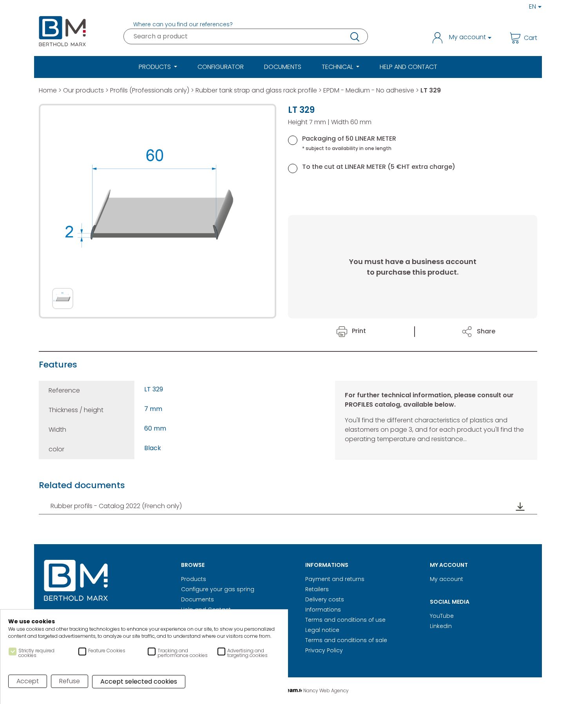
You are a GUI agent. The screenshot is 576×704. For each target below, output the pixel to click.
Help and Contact (408, 66)
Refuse (69, 681)
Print (358, 330)
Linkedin (441, 626)
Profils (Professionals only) (149, 90)
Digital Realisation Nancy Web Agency (288, 690)
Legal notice (322, 630)
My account (446, 579)
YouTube (442, 616)
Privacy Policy (324, 650)
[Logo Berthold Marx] (76, 581)
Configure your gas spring (217, 589)
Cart (530, 37)
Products (193, 579)
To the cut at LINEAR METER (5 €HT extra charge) (378, 166)
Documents (282, 66)
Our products (83, 90)
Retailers (317, 589)
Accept (27, 681)
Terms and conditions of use (345, 620)
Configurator (220, 66)
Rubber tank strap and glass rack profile (256, 90)
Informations (323, 610)
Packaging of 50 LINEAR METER (349, 143)
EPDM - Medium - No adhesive (368, 90)
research (354, 36)
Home (48, 90)
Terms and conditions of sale (346, 640)
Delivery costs (324, 599)
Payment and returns (334, 579)
